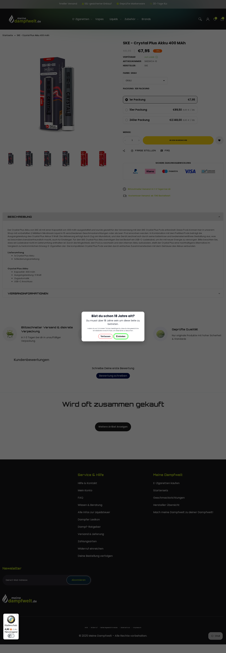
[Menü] (17, 616)
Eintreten (120, 336)
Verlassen (106, 336)
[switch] (11, 636)
